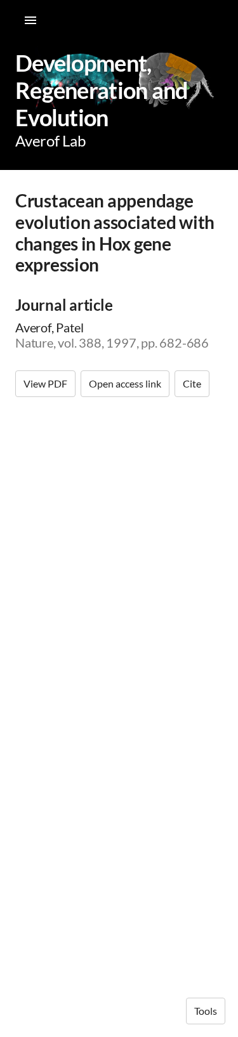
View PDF (45, 383)
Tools (205, 1011)
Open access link (125, 383)
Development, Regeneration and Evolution (101, 90)
